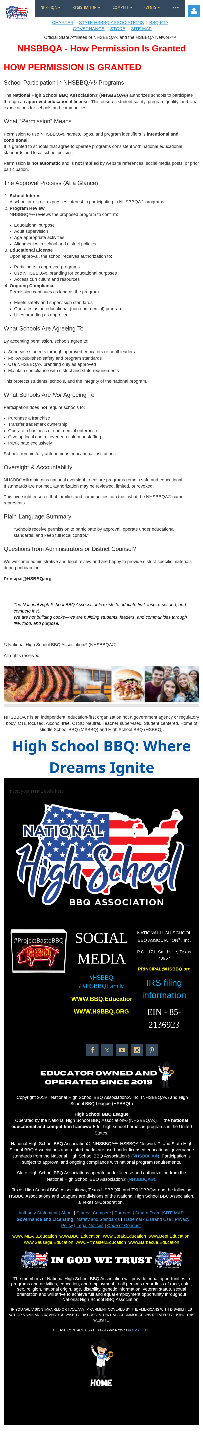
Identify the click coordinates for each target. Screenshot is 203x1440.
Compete (101, 1212)
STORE (118, 28)
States (82, 1212)
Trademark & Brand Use (147, 1219)
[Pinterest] (152, 1050)
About (67, 1212)
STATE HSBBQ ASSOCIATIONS (111, 22)
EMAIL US (140, 1330)
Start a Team (147, 1212)
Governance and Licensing (44, 1219)
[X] (107, 1050)
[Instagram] (137, 1050)
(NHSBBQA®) (145, 1156)
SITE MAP (141, 28)
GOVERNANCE (88, 28)
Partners (123, 1212)
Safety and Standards (98, 1219)
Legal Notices (89, 1225)
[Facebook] (92, 1050)
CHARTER (63, 22)
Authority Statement (37, 1212)
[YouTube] (122, 1050)
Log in (194, 11)
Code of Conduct (124, 1225)
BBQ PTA (158, 22)
